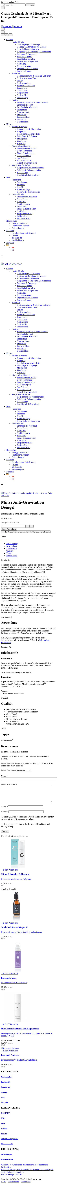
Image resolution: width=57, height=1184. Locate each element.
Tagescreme (22, 88)
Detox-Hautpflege (24, 151)
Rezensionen (11, 556)
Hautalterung (22, 172)
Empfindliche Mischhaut (27, 107)
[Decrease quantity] (28, 526)
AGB (3, 1123)
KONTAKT (5, 1113)
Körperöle (21, 131)
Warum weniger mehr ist (11, 1174)
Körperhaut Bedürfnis (21, 165)
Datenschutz (13, 1182)
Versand (4, 1134)
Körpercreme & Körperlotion (29, 129)
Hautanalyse (11, 221)
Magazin (10, 242)
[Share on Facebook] (2, 539)
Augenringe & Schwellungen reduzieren (34, 51)
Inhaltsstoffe (17, 238)
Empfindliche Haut (25, 105)
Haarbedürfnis (18, 194)
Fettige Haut (22, 110)
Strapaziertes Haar (24, 213)
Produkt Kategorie (19, 126)
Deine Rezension (9, 784)
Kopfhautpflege (23, 189)
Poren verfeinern (24, 71)
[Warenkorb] (2, 262)
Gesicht (9, 39)
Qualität (15, 235)
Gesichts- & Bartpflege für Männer (31, 47)
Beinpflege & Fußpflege (27, 136)
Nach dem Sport (24, 155)
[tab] (31, 543)
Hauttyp (15, 100)
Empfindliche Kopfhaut (27, 197)
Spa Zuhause (22, 158)
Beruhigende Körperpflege (28, 175)
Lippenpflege (22, 97)
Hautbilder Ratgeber (20, 226)
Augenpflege (22, 93)
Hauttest (4, 1092)
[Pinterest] (10, 1177)
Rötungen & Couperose (27, 54)
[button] (9, 870)
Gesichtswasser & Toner (27, 78)
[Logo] (11, 26)
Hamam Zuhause (24, 160)
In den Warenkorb (9, 529)
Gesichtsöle (22, 95)
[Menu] (3, 29)
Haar (8, 177)
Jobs (3, 1097)
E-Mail (4, 812)
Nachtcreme (22, 90)
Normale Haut (23, 112)
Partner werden (7, 1159)
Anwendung (11, 546)
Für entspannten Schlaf (26, 148)
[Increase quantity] (32, 526)
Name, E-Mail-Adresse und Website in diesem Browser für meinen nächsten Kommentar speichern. (27, 818)
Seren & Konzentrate (26, 85)
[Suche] (2, 254)
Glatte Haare (22, 199)
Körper (9, 124)
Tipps (8, 553)
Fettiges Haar (22, 216)
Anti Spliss (21, 211)
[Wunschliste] (2, 259)
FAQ (3, 1118)
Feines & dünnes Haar (26, 209)
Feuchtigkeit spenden (26, 59)
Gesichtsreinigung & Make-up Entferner (34, 76)
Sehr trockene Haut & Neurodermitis (32, 102)
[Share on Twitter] (3, 539)
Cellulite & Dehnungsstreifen (29, 170)
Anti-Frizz (21, 201)
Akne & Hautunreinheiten (28, 49)
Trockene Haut (23, 117)
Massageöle (22, 139)
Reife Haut (21, 119)
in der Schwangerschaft (27, 163)
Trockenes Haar (23, 218)
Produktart (16, 73)
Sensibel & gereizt (24, 56)
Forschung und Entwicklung (24, 233)
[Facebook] (2, 1177)
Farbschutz (21, 206)
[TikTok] (8, 1177)
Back (5, 35)
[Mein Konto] (2, 257)
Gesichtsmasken (23, 83)
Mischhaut (21, 114)
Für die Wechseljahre (26, 153)
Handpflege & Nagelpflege (28, 134)
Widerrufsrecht (7, 1144)
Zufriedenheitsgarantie (9, 1139)
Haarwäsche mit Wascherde (28, 192)
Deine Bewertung (8, 770)
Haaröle (20, 187)
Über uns (10, 230)
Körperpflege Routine (21, 146)
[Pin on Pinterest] (5, 539)
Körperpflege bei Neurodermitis (30, 168)
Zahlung (4, 1128)
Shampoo (21, 184)
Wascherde (21, 141)
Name (4, 776)
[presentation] (28, 879)
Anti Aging (21, 64)
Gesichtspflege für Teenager (28, 44)
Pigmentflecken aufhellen (27, 68)
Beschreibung (12, 543)
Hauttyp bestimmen (20, 223)
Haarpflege (16, 180)
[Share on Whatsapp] (6, 539)
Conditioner (22, 182)
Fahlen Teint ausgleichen (27, 61)
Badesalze (21, 143)
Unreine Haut (22, 122)
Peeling (20, 81)
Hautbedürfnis (18, 42)
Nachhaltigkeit (18, 240)
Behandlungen (18, 228)
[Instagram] (4, 1177)
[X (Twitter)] (6, 1177)
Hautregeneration (24, 66)
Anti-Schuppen (23, 204)
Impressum (25, 1182)
